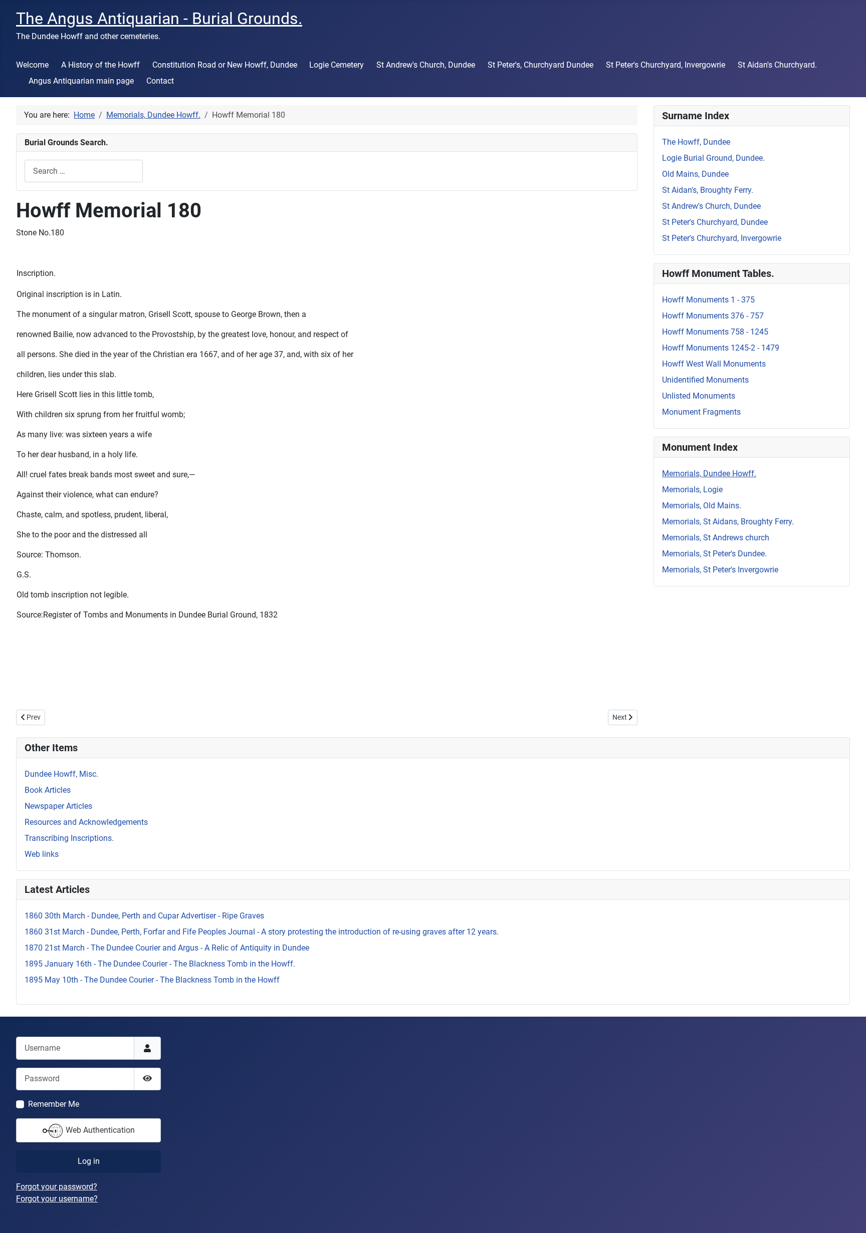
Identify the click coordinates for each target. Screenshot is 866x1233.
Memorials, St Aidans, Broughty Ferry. (728, 521)
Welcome (32, 65)
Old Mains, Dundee (695, 174)
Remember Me (53, 1104)
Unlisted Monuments (698, 396)
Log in (89, 1161)
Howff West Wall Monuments (714, 364)
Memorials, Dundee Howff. (709, 473)
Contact (160, 81)
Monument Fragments (701, 412)
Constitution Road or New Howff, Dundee (224, 65)
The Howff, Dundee (696, 142)
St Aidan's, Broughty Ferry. (707, 190)
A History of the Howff (100, 65)
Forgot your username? (57, 1198)
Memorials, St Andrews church (715, 537)
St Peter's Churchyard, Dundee (715, 222)
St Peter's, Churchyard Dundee (540, 65)
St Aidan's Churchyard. (777, 65)
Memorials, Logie (692, 489)
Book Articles (48, 790)
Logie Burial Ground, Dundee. (713, 158)
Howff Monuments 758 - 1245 (715, 332)
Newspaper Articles (58, 806)
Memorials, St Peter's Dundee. (714, 553)
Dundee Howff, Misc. (61, 774)
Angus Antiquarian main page (81, 81)
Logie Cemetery (336, 65)
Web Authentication (99, 1130)
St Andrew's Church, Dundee (425, 65)
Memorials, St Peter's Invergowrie (720, 569)
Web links (42, 854)
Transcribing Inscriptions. (69, 838)
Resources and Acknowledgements (86, 822)
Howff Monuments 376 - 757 (713, 316)
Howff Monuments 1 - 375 (708, 299)
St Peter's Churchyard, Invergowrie (665, 65)
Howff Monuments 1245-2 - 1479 (720, 348)
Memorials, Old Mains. (701, 505)
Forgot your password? (56, 1186)
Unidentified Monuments (705, 380)
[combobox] (84, 171)
